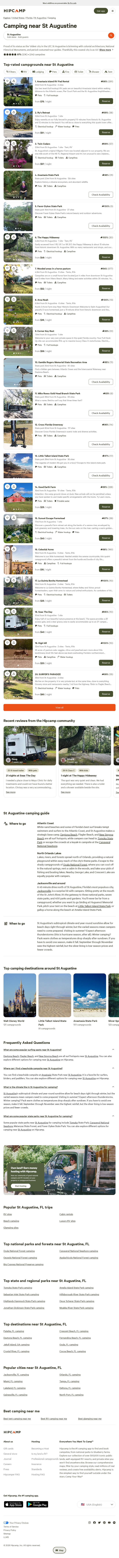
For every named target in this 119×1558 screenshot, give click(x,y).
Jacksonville (44, 890)
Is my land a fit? (39, 1453)
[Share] (13, 81)
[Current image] (14, 104)
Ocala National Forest (75, 864)
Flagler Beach (27, 1056)
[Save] (7, 81)
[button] (59, 1049)
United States (18, 17)
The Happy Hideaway (84, 775)
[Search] (111, 35)
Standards (36, 1469)
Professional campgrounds (44, 1458)
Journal (7, 1458)
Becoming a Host (40, 1448)
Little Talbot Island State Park (94, 906)
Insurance (36, 1464)
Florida (29, 17)
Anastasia (46, 1074)
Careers (7, 1464)
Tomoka (74, 1122)
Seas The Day (28, 775)
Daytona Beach (68, 834)
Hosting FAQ (38, 1474)
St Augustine (40, 17)
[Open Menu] (112, 11)
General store (10, 1453)
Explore (6, 17)
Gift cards (8, 1448)
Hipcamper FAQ (11, 1474)
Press (6, 1469)
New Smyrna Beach (48, 1056)
